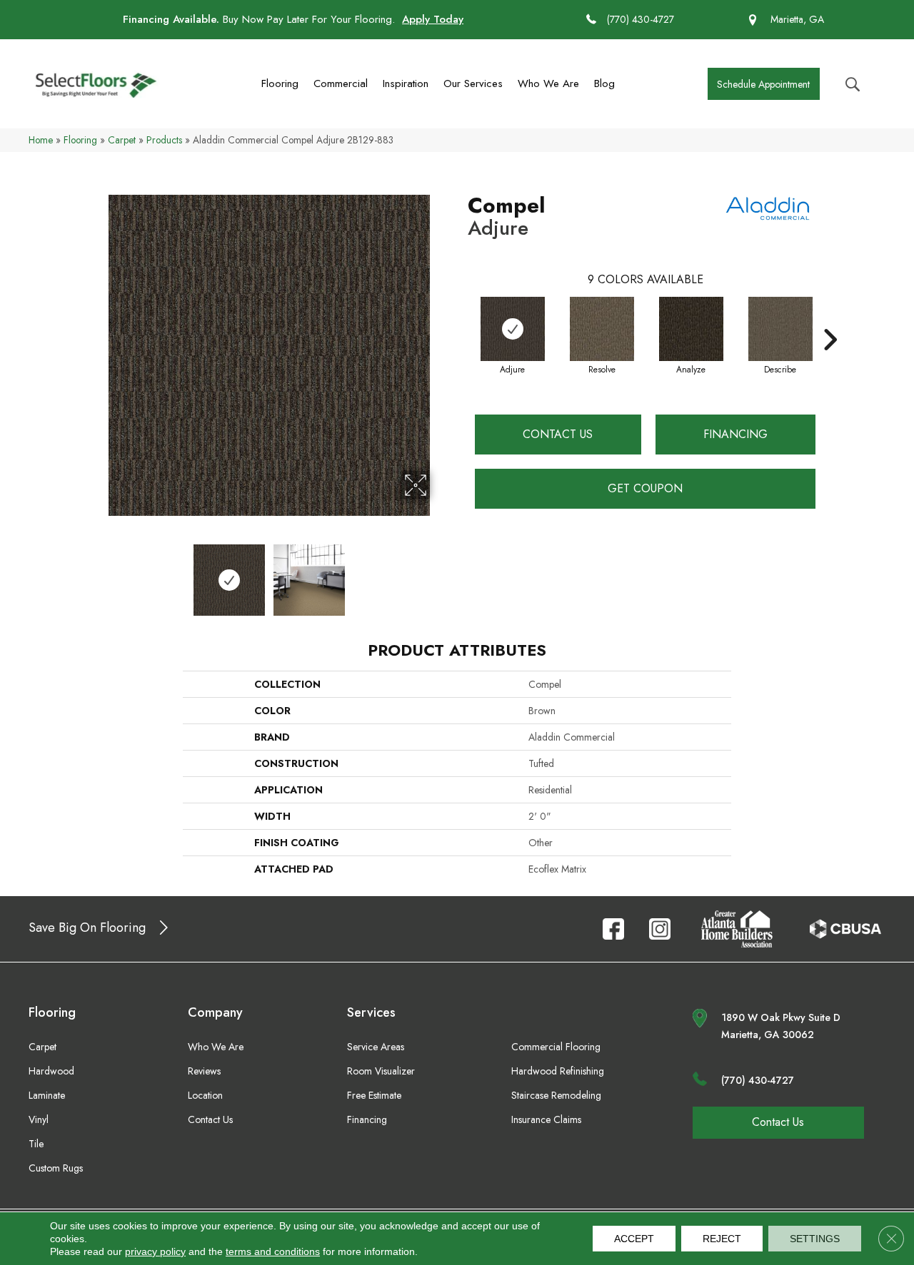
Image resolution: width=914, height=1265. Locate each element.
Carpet (122, 140)
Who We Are (548, 83)
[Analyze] (691, 329)
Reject (722, 1238)
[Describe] (780, 329)
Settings (815, 1238)
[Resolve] (602, 329)
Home (41, 140)
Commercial (340, 83)
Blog (604, 83)
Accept (634, 1238)
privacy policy (155, 1251)
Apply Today (432, 19)
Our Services (473, 83)
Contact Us (558, 434)
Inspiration (405, 83)
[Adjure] (512, 329)
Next (439, 573)
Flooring (279, 83)
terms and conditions (273, 1251)
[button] (764, 84)
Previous (98, 573)
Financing (735, 434)
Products (164, 140)
